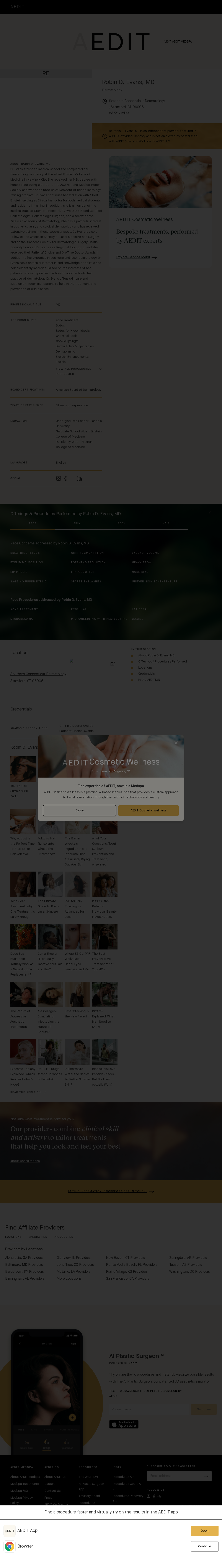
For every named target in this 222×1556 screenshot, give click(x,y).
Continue (204, 1546)
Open (205, 1530)
